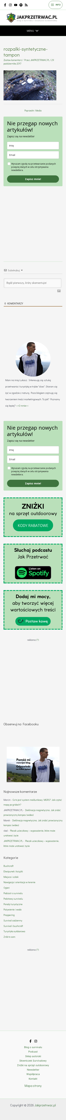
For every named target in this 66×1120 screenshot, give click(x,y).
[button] (30, 30)
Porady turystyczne (13, 904)
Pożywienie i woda (12, 909)
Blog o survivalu (33, 1047)
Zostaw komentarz (13, 60)
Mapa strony (33, 1086)
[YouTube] (15, 5)
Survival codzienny (13, 920)
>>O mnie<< (22, 405)
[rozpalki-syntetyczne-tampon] (30, 85)
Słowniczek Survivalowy (33, 1060)
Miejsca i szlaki (11, 877)
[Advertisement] (33, 219)
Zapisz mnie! (33, 179)
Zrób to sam (9, 936)
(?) (37, 639)
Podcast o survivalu (13, 893)
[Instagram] (10, 5)
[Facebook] (5, 5)
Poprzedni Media (33, 110)
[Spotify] (21, 5)
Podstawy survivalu (13, 898)
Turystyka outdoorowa (14, 931)
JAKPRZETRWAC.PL (13, 841)
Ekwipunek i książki (13, 871)
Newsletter (33, 1069)
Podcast (33, 1051)
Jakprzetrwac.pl (45, 1105)
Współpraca (33, 1074)
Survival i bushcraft (13, 926)
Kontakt (33, 1078)
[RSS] (26, 5)
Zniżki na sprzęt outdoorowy (33, 1065)
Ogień (7, 887)
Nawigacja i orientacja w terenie (19, 882)
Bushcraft (9, 866)
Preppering (9, 915)
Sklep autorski (33, 1056)
